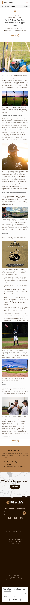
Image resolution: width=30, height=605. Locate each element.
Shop (17, 531)
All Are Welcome (12, 541)
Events (22, 531)
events (24, 378)
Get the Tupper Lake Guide (16, 467)
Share (13, 35)
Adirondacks (17, 82)
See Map (15, 487)
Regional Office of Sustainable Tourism (15, 579)
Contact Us (10, 464)
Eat (14, 531)
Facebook (13, 393)
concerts (8, 423)
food (25, 430)
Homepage (5, 6)
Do (7, 531)
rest (5, 431)
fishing (14, 426)
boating (20, 426)
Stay (10, 531)
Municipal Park (12, 111)
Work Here (11, 539)
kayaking (9, 426)
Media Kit (20, 541)
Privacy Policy (15, 543)
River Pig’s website (17, 357)
